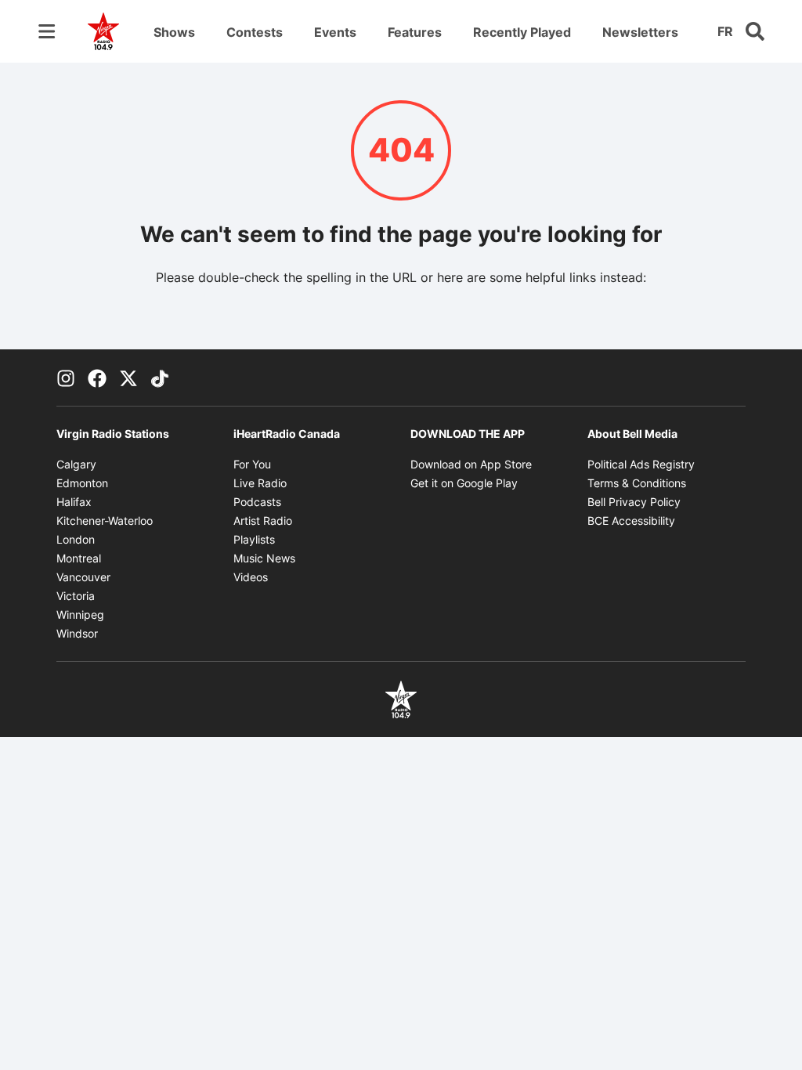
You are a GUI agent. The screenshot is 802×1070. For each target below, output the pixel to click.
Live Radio (260, 483)
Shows (174, 32)
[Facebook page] (97, 377)
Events (335, 32)
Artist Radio (262, 520)
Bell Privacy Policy (634, 501)
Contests (254, 32)
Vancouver (83, 577)
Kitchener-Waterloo (104, 520)
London (75, 539)
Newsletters (640, 32)
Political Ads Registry (641, 464)
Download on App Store (471, 464)
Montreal (78, 558)
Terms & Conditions (636, 483)
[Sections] (47, 31)
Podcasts (257, 501)
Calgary (76, 464)
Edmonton (82, 483)
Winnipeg (80, 614)
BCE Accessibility (631, 520)
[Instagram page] (65, 377)
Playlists (254, 539)
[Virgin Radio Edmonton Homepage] (103, 31)
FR (725, 31)
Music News (264, 558)
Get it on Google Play (464, 483)
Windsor (77, 633)
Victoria (75, 595)
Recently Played (522, 32)
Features (415, 32)
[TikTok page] (159, 377)
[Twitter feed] (128, 377)
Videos (250, 577)
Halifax (74, 501)
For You (252, 464)
